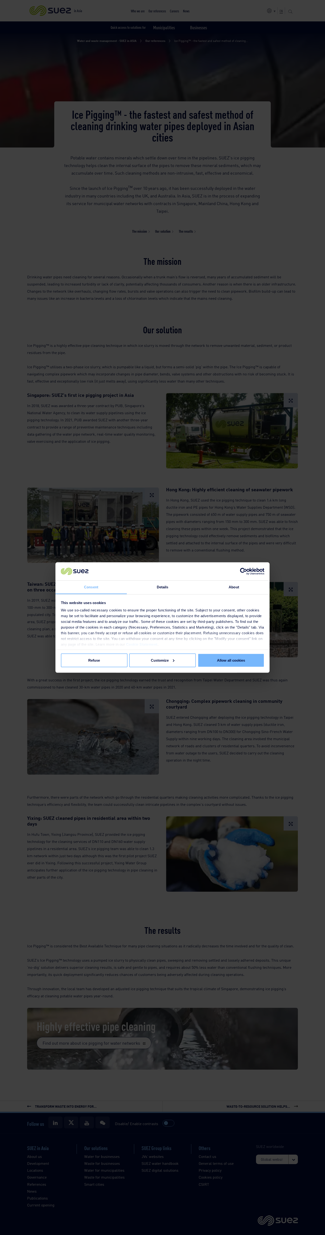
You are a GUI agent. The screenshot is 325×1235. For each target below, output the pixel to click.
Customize (160, 660)
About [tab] (234, 587)
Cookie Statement (142, 644)
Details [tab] (162, 587)
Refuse (94, 660)
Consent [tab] (91, 587)
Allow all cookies (231, 660)
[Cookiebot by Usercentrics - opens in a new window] (243, 571)
